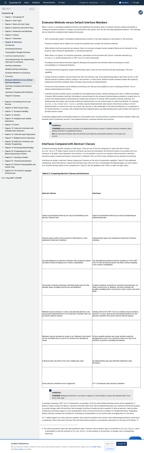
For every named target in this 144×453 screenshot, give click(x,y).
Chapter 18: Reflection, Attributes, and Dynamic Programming (19, 143)
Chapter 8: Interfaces (13, 42)
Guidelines (36, 3)
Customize (110, 449)
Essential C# (15, 2)
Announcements (49, 3)
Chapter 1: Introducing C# (14, 17)
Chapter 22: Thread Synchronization (18, 161)
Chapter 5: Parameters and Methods (18, 31)
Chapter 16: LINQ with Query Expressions (20, 134)
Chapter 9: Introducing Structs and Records (18, 103)
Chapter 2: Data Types (13, 21)
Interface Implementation (15, 56)
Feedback (125, 2)
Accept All (122, 444)
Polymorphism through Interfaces (17, 52)
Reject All (109, 444)
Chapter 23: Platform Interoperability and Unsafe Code (20, 166)
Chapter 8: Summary (12, 96)
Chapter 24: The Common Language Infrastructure (18, 172)
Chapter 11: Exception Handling (16, 111)
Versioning (9, 76)
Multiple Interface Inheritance (16, 69)
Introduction (9, 45)
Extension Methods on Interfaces (17, 73)
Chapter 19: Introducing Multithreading (19, 148)
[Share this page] (141, 12)
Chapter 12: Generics (12, 115)
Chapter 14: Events (12, 125)
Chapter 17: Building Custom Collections (20, 138)
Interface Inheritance (13, 66)
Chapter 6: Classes (12, 35)
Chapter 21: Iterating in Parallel (16, 157)
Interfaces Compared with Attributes (19, 92)
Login (137, 3)
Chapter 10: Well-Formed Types (17, 108)
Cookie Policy (96, 447)
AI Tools (62, 3)
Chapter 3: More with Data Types (17, 24)
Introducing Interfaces (13, 49)
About (26, 3)
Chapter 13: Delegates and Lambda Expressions (18, 120)
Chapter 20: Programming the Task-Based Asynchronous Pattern (18, 152)
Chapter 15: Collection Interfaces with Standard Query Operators (19, 129)
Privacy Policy (19, 449)
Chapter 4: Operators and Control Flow (19, 28)
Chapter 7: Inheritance (13, 39)
